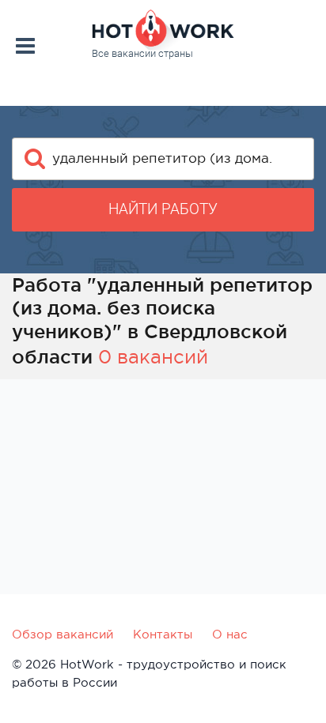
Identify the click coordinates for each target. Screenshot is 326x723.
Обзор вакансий (62, 634)
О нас (230, 634)
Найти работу (163, 209)
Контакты (162, 634)
